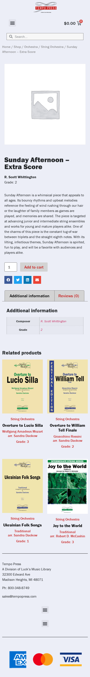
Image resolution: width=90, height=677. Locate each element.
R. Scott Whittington (53, 321)
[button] (12, 23)
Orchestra (31, 47)
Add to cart (33, 267)
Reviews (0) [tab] (68, 295)
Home (6, 47)
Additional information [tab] (29, 295)
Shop (17, 47)
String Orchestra (52, 47)
